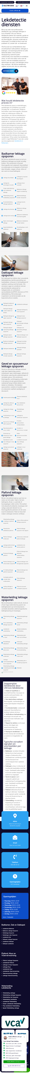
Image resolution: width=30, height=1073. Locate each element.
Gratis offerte (14, 11)
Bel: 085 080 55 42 (15, 1066)
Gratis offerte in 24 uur (13, 1061)
